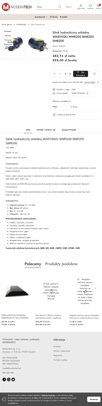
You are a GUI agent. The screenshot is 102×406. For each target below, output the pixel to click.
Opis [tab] (28, 129)
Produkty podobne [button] (61, 264)
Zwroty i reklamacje (61, 350)
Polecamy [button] (33, 264)
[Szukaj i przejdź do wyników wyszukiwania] (59, 7)
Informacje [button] (59, 340)
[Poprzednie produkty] (7, 288)
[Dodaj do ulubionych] (94, 74)
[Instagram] (8, 379)
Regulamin (57, 355)
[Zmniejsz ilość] (54, 74)
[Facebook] (4, 379)
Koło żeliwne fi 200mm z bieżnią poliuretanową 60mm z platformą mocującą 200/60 (48, 316)
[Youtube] (13, 379)
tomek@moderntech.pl (11, 368)
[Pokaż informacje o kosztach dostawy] (87, 93)
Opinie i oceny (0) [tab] (46, 129)
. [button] (2, 386)
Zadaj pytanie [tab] (69, 129)
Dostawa (57, 346)
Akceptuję (94, 399)
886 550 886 (8, 372)
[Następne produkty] (95, 288)
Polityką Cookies (48, 395)
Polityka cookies (60, 359)
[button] (41, 17)
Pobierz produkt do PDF (66, 114)
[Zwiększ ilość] (65, 74)
